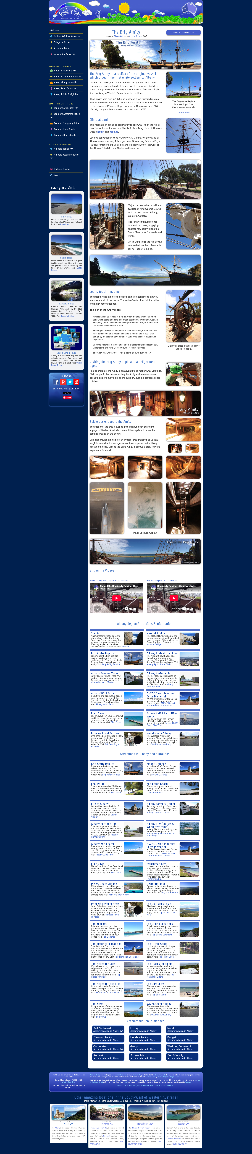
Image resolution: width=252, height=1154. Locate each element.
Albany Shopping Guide (65, 82)
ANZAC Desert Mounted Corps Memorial (161, 695)
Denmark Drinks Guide (64, 135)
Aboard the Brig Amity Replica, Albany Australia (109, 581)
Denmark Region (162, 1077)
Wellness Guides (61, 169)
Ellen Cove (97, 713)
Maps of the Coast (62, 54)
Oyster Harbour (156, 883)
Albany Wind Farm (102, 693)
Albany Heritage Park (160, 673)
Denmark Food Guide (64, 129)
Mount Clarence (156, 763)
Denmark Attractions (64, 108)
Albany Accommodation (65, 76)
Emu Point (97, 783)
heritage (114, 131)
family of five (122, 1075)
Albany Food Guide (63, 88)
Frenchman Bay (156, 863)
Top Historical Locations (106, 943)
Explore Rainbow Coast (65, 36)
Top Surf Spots (155, 983)
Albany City (119, 36)
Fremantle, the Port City (98, 1128)
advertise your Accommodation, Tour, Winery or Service (151, 1085)
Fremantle (107, 1136)
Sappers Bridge (67, 315)
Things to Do (60, 42)
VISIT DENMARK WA (179, 1144)
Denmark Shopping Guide (66, 123)
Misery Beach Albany (104, 883)
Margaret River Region (141, 1128)
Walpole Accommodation (66, 154)
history (100, 131)
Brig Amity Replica (102, 653)
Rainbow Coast (160, 1075)
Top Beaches (99, 923)
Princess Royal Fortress (105, 733)
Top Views (97, 1003)
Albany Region (135, 36)
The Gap (96, 633)
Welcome (54, 30)
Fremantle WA (107, 1124)
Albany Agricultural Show (162, 653)
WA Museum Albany (159, 733)
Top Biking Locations (160, 923)
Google (126, 1082)
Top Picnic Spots (157, 943)
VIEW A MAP (183, 112)
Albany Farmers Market (105, 673)
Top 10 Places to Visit (160, 903)
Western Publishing (68, 1082)
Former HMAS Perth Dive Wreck (162, 715)
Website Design (95, 1075)
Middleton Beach (157, 783)
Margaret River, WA (145, 1124)
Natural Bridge (156, 633)
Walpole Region (61, 148)
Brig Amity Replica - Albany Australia (162, 581)
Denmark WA (137, 1075)
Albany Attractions (63, 70)
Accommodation (61, 48)
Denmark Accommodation (66, 114)
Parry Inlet (64, 224)
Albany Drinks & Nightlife (65, 94)
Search (56, 175)
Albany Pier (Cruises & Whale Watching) (160, 825)
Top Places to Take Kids (105, 983)
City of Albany (100, 803)
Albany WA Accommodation (183, 33)
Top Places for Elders (159, 963)
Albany (57, 1128)
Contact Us (121, 1085)
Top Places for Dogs (103, 963)
